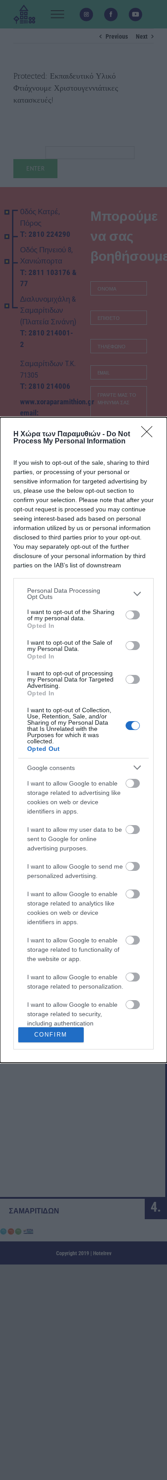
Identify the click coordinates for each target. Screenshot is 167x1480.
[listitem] (83, 593)
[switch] (133, 614)
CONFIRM (50, 1034)
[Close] (149, 434)
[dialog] (83, 739)
